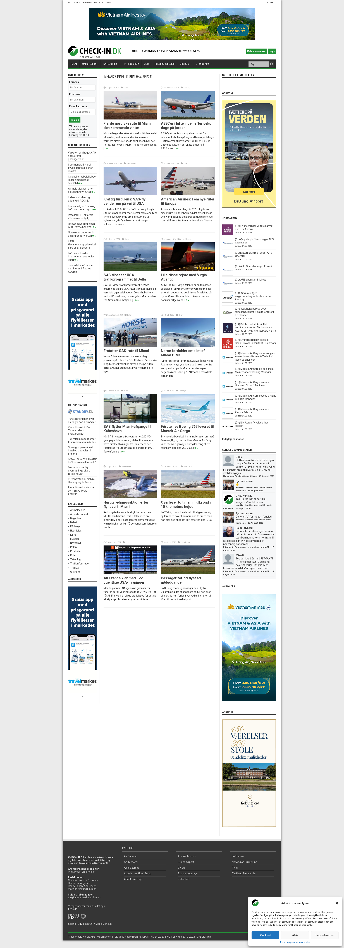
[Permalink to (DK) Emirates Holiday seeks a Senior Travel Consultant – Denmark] (227, 348)
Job (146, 64)
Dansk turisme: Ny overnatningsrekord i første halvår (79, 470)
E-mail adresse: (78, 106)
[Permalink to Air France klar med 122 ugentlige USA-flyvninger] (130, 573)
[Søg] (271, 64)
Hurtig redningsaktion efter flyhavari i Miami (126, 504)
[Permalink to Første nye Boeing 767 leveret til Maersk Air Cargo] (188, 421)
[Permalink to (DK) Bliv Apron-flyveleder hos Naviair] (227, 431)
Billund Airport (186, 862)
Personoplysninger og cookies (295, 942)
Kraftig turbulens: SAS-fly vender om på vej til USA (124, 201)
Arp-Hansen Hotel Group (137, 873)
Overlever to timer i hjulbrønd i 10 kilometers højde (186, 504)
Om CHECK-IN (89, 64)
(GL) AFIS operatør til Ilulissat (251, 279)
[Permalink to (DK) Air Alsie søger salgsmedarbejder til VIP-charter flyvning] (227, 301)
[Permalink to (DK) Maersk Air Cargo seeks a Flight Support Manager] (227, 404)
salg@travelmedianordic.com (84, 897)
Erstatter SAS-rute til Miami (126, 351)
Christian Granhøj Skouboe (83, 880)
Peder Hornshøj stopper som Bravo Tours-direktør (81, 490)
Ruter (126, 88)
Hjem (74, 64)
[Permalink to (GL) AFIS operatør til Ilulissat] (227, 288)
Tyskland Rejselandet (244, 873)
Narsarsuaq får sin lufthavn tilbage (240, 476)
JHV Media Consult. (101, 923)
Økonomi (75, 571)
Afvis (295, 935)
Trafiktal (75, 567)
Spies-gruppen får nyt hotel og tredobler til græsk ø (80, 450)
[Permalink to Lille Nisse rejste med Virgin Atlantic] (188, 270)
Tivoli (235, 867)
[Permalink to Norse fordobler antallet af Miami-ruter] (188, 345)
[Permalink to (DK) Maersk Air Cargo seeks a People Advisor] (227, 417)
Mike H (240, 555)
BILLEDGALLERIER (165, 64)
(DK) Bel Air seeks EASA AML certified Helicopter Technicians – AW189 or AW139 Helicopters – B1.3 (255, 327)
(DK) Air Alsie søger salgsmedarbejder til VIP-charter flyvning (253, 296)
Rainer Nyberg (244, 527)
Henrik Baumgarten (79, 883)
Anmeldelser (185, 239)
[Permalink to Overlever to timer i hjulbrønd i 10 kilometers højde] (188, 497)
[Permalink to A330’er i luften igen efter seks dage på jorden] (188, 118)
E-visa (181, 867)
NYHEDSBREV (105, 2)
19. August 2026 (266, 476)
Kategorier (110, 64)
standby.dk (202, 64)
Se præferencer (325, 935)
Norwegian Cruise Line (244, 862)
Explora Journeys (187, 873)
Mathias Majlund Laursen (82, 888)
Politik (73, 547)
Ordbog (184, 64)
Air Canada (130, 856)
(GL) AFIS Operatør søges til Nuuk (253, 266)
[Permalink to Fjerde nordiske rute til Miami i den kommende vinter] (130, 118)
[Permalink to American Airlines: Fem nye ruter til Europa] (188, 194)
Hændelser (131, 163)
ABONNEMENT (75, 2)
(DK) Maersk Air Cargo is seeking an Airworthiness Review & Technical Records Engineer (255, 356)
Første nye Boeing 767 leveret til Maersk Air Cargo (187, 428)
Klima (73, 534)
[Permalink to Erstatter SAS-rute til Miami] (130, 345)
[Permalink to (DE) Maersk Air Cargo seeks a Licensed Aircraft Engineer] (227, 390)
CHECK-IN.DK (244, 495)
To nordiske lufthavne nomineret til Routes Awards (80, 268)
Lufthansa (238, 856)
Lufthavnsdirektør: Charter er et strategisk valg (81, 256)
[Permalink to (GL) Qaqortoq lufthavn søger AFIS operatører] (227, 247)
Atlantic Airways (133, 879)
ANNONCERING (90, 2)
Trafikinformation (80, 563)
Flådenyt (187, 88)
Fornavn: (74, 82)
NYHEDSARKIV (131, 64)
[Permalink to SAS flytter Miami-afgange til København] (130, 421)
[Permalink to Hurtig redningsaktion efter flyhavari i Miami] (130, 497)
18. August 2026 (255, 491)
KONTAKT (271, 2)
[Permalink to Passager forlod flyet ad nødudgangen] (188, 573)
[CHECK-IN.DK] (94, 55)
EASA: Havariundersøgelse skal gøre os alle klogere (82, 244)
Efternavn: (75, 94)
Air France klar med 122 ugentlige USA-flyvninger (124, 580)
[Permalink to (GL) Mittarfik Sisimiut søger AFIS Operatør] (227, 261)
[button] (337, 903)
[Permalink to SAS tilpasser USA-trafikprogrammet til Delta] (130, 270)
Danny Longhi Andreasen (82, 886)
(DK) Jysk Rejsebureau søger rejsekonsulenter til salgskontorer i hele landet (254, 312)
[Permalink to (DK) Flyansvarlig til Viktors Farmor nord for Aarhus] (227, 234)
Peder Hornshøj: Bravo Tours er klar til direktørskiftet (80, 430)
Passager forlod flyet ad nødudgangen (181, 580)
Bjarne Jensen (244, 481)
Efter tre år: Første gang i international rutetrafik (246, 547)
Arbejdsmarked (79, 514)
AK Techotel (131, 862)
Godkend (265, 935)
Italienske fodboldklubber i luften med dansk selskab (82, 180)
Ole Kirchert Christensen (81, 871)
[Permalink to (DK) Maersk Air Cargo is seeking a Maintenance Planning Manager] (227, 377)
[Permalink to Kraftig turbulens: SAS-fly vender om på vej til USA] (130, 194)
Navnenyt (75, 543)
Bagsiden (75, 518)
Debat (73, 522)
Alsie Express (131, 867)
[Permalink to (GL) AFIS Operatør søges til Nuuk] (227, 274)
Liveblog (75, 538)
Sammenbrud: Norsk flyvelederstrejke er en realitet (171, 50)
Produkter (76, 551)
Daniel (239, 457)
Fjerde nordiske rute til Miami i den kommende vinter (128, 125)
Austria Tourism (187, 856)
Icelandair (183, 879)
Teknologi (75, 559)
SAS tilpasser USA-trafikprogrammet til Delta (125, 277)
